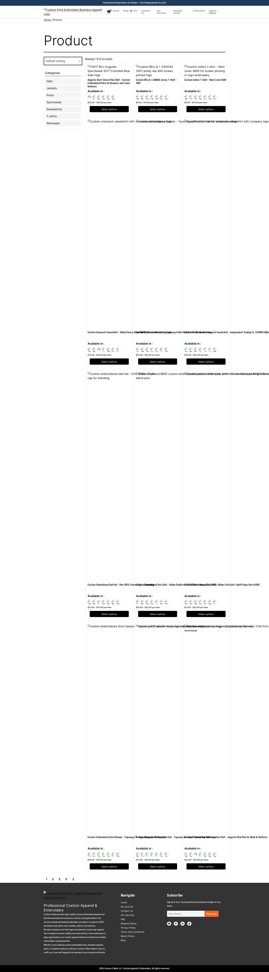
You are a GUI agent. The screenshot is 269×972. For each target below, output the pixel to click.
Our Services (161, 12)
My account (127, 906)
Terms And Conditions (132, 931)
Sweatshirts (54, 109)
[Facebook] (169, 924)
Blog (123, 940)
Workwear (53, 123)
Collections (199, 10)
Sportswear (54, 102)
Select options (109, 109)
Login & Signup (213, 12)
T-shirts (52, 116)
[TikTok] (189, 924)
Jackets (52, 88)
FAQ (135, 10)
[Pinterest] (176, 924)
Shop (126, 10)
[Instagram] (182, 924)
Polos (50, 95)
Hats (50, 81)
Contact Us (145, 12)
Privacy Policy (128, 927)
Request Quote (177, 12)
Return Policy (128, 936)
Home (116, 10)
